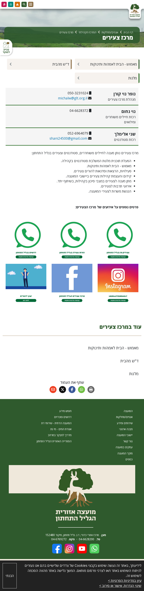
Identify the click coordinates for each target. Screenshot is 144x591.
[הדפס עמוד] (91, 389)
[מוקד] (10, 4)
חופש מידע (65, 411)
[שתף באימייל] (53, 389)
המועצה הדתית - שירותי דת (56, 423)
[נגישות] (4, 4)
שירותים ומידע (125, 423)
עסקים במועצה (124, 447)
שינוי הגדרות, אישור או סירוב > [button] (120, 585)
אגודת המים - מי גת (60, 429)
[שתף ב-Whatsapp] (81, 389)
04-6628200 (86, 539)
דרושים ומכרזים (62, 417)
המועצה (128, 411)
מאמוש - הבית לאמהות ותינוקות (113, 64)
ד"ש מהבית (60, 64)
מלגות (132, 78)
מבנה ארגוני (126, 429)
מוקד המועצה (125, 453)
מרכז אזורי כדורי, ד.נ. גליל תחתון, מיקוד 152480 (72, 535)
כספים (129, 459)
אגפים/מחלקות (124, 417)
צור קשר (128, 441)
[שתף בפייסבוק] (72, 389)
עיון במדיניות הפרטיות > (124, 580)
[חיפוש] (24, 4)
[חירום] (17, 4)
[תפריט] (30, 4)
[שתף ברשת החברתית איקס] (62, 389)
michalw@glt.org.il (72, 98)
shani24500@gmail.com (68, 138)
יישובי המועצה (125, 435)
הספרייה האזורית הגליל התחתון (54, 441)
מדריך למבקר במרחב (59, 435)
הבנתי (10, 576)
